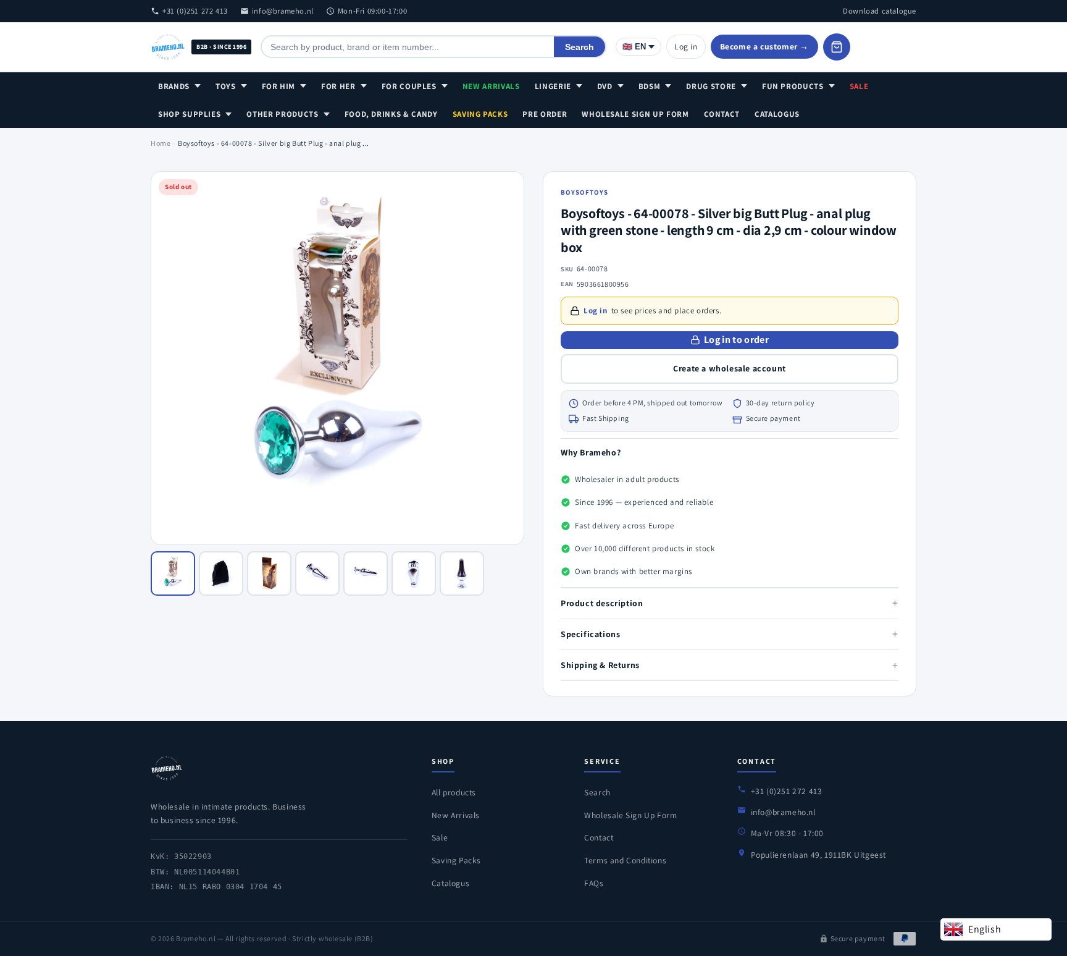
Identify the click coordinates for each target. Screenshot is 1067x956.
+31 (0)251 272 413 (195, 11)
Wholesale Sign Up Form (635, 114)
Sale (859, 86)
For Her (338, 86)
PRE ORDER (544, 114)
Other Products (282, 114)
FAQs (593, 883)
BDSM (649, 86)
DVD (605, 86)
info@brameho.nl (283, 11)
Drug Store (711, 86)
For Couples (409, 86)
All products (454, 792)
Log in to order (736, 339)
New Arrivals (491, 86)
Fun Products (793, 86)
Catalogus (777, 114)
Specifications (729, 634)
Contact (722, 114)
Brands (174, 86)
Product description (729, 603)
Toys (225, 86)
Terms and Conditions (625, 860)
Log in (686, 46)
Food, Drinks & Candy (391, 114)
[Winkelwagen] (836, 47)
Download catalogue (879, 11)
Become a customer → (764, 46)
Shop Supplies (189, 114)
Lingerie (553, 86)
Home (160, 143)
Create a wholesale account (729, 368)
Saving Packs (480, 114)
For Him (279, 86)
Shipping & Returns (729, 665)
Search (579, 47)
